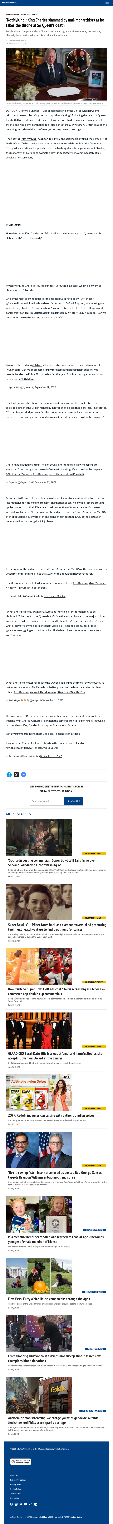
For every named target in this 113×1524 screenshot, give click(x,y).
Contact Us (14, 1498)
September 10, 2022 (54, 595)
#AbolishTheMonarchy (19, 474)
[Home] (9, 2)
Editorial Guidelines (18, 1480)
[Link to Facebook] (11, 1504)
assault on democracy (54, 312)
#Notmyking (18, 747)
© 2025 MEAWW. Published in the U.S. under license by (32, 1449)
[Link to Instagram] (16, 1504)
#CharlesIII (13, 369)
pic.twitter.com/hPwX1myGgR (66, 474)
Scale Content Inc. (61, 1449)
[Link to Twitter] (20, 1504)
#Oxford (37, 365)
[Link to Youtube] (25, 1504)
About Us (14, 1475)
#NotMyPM (13, 587)
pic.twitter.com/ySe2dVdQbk (41, 747)
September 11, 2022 (45, 387)
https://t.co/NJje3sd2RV (71, 692)
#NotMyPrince (97, 583)
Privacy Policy (15, 1484)
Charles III (36, 110)
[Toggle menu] (108, 3)
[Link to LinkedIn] (36, 1504)
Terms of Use (15, 1494)
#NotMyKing (26, 379)
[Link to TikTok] (30, 1504)
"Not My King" (29, 138)
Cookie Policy (15, 1489)
